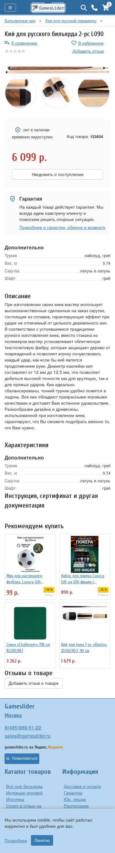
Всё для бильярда (24, 786)
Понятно (42, 840)
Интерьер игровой (24, 793)
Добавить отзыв (88, 51)
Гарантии (73, 793)
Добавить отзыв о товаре (34, 683)
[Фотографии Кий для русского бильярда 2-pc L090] (57, 87)
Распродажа (76, 805)
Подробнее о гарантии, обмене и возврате (62, 227)
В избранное (91, 43)
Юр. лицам (75, 799)
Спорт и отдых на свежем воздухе (23, 808)
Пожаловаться (24, 758)
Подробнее (16, 840)
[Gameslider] (48, 7)
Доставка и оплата (82, 786)
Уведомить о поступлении (58, 174)
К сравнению (24, 43)
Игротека (15, 799)
